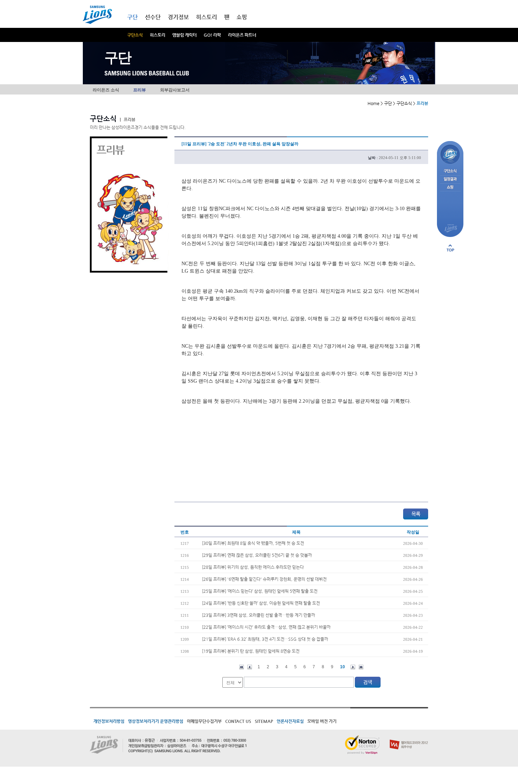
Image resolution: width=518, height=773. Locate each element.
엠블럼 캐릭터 (184, 34)
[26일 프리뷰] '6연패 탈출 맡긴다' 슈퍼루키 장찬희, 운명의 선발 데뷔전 (264, 579)
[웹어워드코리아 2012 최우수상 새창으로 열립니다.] (409, 738)
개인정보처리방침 (108, 721)
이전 (250, 667)
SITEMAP (264, 721)
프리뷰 (139, 89)
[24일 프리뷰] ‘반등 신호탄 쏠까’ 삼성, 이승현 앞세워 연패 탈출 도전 (261, 603)
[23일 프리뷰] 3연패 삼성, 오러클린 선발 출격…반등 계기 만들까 (258, 615)
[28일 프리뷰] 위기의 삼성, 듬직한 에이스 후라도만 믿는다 (253, 567)
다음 (353, 667)
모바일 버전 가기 (322, 721)
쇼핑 (241, 17)
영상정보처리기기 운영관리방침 (155, 721)
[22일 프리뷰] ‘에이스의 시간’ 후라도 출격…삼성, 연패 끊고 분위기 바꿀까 (266, 627)
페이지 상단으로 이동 (450, 247)
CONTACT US (238, 721)
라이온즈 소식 (106, 89)
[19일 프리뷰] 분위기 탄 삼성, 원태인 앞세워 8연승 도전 (251, 651)
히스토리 (157, 34)
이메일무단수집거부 (204, 721)
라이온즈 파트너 (242, 34)
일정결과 (450, 179)
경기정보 (178, 17)
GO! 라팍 (212, 34)
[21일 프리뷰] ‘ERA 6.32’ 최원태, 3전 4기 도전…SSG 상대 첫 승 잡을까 (265, 639)
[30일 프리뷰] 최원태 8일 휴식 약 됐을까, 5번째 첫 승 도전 (253, 543)
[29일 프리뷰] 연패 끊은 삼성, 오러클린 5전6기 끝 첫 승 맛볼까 (257, 555)
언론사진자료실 (290, 721)
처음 (242, 667)
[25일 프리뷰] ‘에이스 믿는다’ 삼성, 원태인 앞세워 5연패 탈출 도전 (259, 591)
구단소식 (135, 34)
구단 (132, 17)
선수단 (153, 17)
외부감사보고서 (175, 89)
